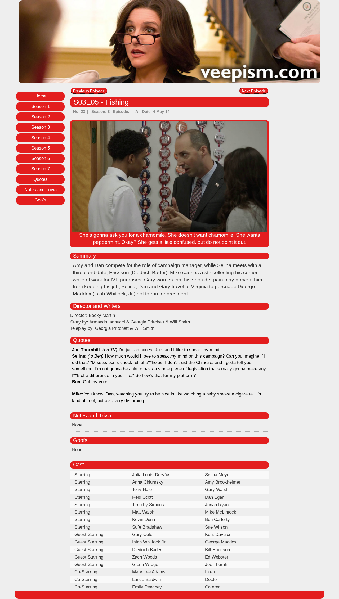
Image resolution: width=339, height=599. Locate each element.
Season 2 (40, 116)
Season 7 (40, 168)
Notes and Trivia (40, 189)
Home (40, 95)
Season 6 (40, 158)
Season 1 (40, 106)
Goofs (40, 199)
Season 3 (40, 127)
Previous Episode (89, 91)
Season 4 (40, 137)
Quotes (40, 179)
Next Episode (254, 91)
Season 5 (40, 148)
